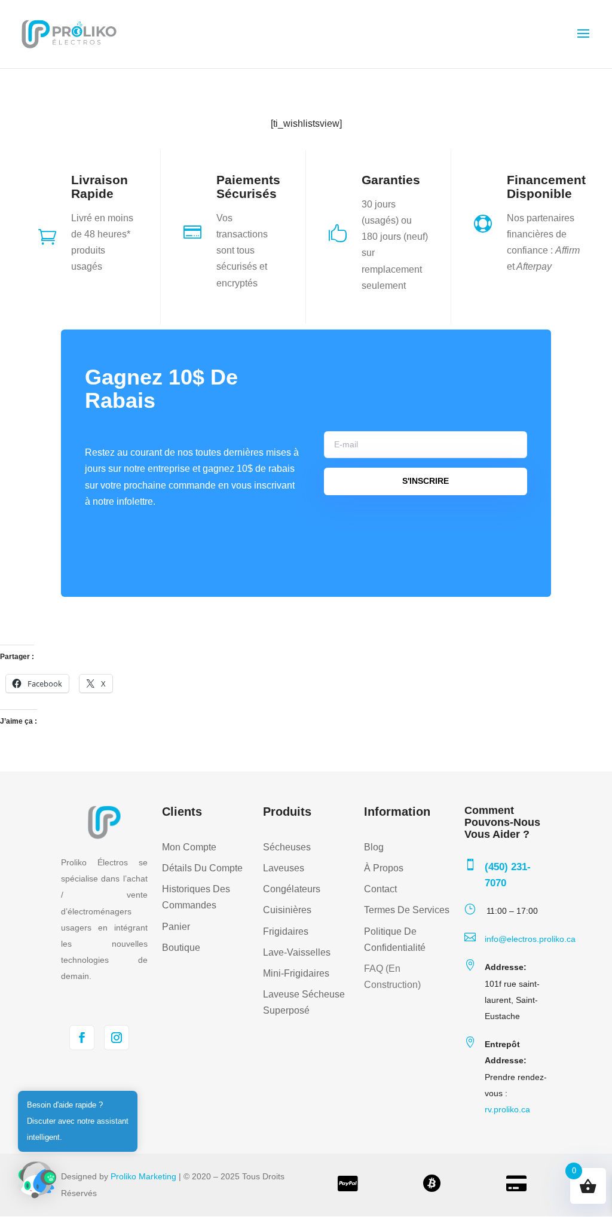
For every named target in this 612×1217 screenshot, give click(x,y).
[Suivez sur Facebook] (81, 1037)
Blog (374, 847)
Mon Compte (189, 847)
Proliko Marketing (143, 1176)
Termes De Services (406, 910)
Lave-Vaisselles (297, 952)
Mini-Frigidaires (296, 973)
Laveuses (283, 868)
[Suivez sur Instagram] (116, 1037)
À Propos (383, 868)
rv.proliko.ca (507, 1109)
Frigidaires (285, 931)
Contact (380, 889)
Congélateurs (291, 889)
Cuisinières (287, 910)
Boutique (181, 948)
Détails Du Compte (202, 868)
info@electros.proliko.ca (530, 939)
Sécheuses (287, 847)
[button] (37, 1180)
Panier (176, 927)
